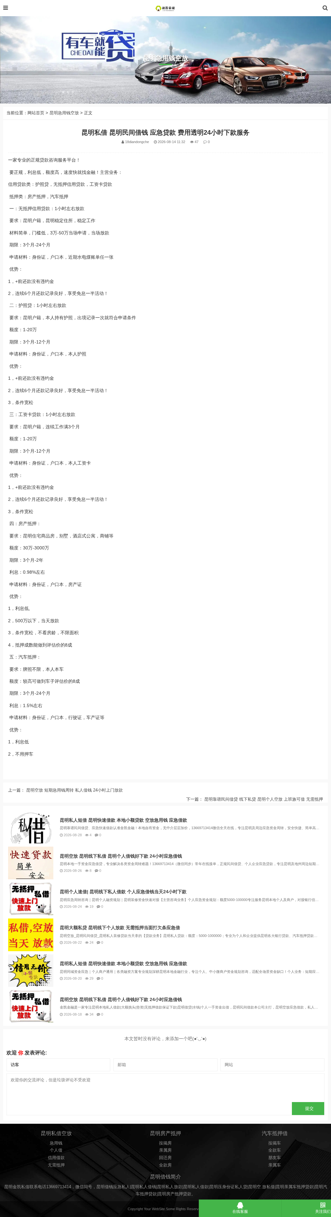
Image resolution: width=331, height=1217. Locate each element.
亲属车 (274, 1165)
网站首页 (35, 113)
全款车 (274, 1150)
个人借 (56, 1150)
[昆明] (165, 8)
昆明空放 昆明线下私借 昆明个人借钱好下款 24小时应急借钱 (121, 856)
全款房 (165, 1165)
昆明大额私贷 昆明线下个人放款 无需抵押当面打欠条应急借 (120, 927)
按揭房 (165, 1143)
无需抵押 (56, 1165)
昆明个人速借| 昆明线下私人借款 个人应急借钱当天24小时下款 (123, 891)
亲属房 (165, 1150)
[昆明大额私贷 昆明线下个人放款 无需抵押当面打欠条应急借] (30, 934)
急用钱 (56, 1143)
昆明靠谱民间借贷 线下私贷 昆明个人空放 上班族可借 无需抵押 (263, 799)
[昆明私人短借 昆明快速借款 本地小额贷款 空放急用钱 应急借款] (30, 827)
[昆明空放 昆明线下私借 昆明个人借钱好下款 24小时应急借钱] (30, 863)
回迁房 (165, 1157)
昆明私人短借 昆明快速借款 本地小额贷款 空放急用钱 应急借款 (123, 820)
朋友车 (274, 1157)
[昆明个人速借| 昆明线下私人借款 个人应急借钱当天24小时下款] (30, 899)
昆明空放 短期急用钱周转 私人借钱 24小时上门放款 (74, 790)
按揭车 (274, 1143)
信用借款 (56, 1157)
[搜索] (325, 8)
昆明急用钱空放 (64, 113)
